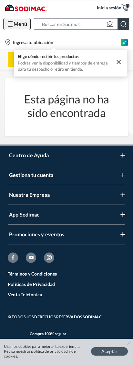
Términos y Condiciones (32, 274)
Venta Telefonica (25, 294)
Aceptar (109, 351)
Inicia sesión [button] (109, 7)
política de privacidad (49, 351)
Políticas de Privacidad (31, 284)
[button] (83, 24)
